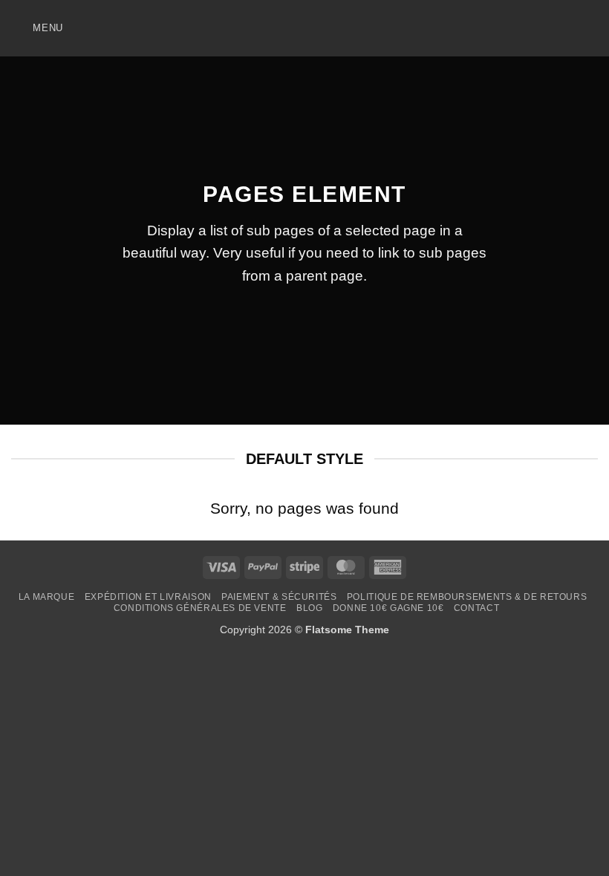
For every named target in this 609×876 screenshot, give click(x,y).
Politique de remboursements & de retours (467, 597)
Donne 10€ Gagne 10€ (388, 608)
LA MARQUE (47, 597)
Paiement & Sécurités (278, 597)
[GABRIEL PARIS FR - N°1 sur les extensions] (304, 28)
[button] (37, 28)
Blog (309, 608)
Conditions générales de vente (200, 608)
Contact (476, 608)
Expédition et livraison (148, 597)
